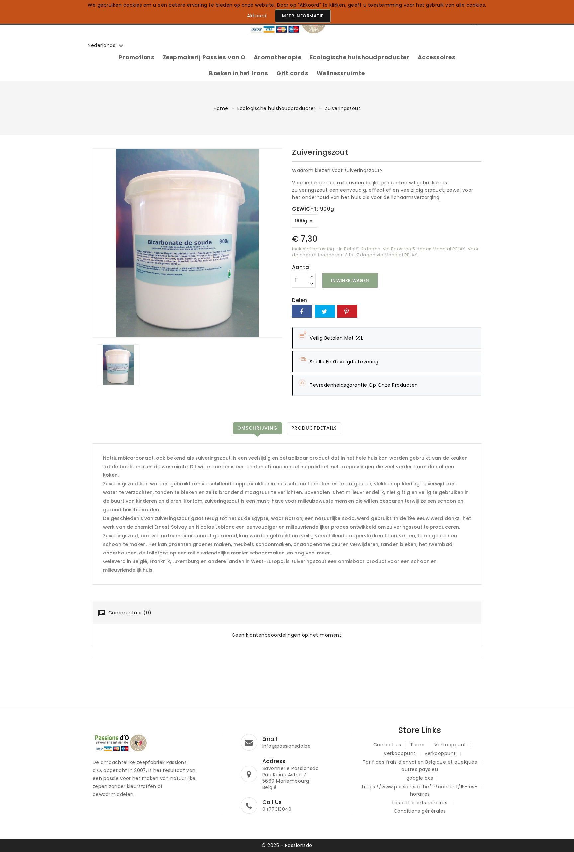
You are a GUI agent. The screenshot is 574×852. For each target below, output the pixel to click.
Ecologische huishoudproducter (360, 57)
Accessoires (437, 57)
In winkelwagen (350, 280)
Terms (418, 744)
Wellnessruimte (341, 73)
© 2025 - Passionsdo (287, 845)
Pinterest (347, 311)
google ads (419, 778)
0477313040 (277, 809)
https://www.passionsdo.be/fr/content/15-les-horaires (419, 790)
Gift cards (292, 73)
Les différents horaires (420, 802)
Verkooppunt (450, 744)
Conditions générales (420, 811)
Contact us (387, 744)
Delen (302, 311)
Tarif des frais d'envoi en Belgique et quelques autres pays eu (420, 766)
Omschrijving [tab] (257, 428)
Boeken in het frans (238, 73)
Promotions (136, 57)
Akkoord (257, 15)
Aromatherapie (278, 57)
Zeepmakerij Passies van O (204, 57)
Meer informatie (303, 16)
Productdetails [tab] (314, 428)
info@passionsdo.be (286, 746)
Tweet (325, 311)
